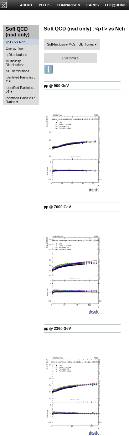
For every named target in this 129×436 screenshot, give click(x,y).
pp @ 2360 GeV (57, 328)
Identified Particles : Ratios (20, 100)
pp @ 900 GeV (56, 86)
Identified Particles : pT (20, 89)
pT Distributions (17, 71)
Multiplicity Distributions (15, 63)
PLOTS (44, 5)
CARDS (92, 5)
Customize (70, 58)
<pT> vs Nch (15, 42)
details (94, 190)
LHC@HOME (115, 5)
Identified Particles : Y (20, 79)
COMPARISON (68, 5)
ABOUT (26, 5)
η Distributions (16, 55)
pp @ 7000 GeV (57, 207)
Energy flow (14, 48)
